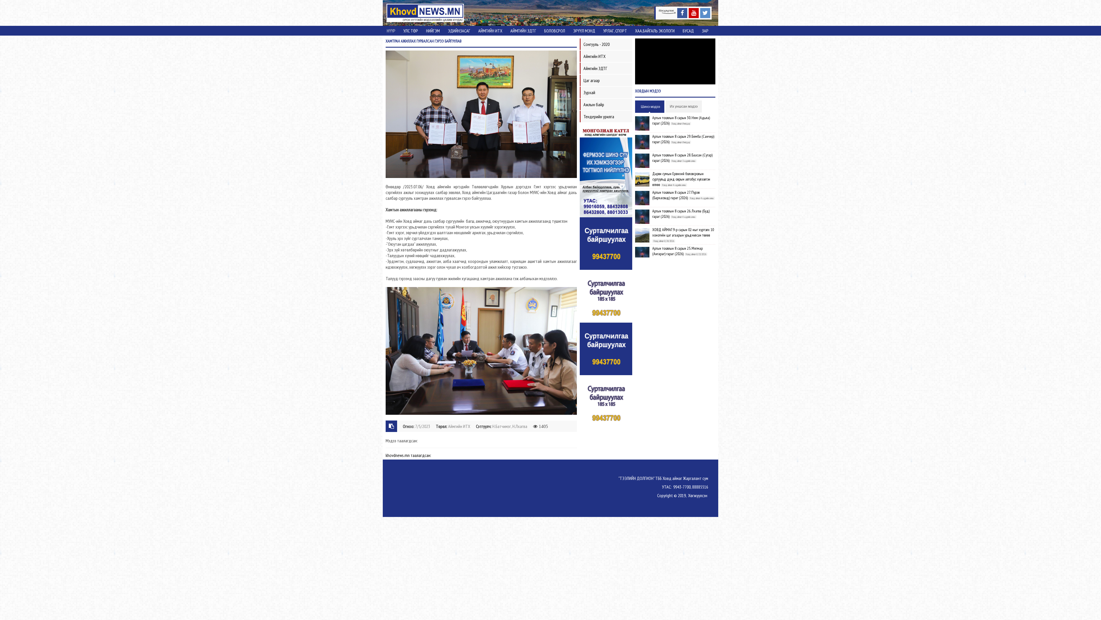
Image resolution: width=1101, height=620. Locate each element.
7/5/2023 (422, 426)
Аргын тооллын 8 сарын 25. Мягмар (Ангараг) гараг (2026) (677, 251)
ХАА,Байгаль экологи (655, 31)
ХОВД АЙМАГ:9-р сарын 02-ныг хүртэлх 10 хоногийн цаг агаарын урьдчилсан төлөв (683, 232)
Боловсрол (554, 31)
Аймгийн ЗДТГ (523, 31)
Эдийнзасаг (459, 31)
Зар (705, 31)
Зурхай (589, 92)
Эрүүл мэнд (584, 31)
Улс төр (410, 31)
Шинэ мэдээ (650, 107)
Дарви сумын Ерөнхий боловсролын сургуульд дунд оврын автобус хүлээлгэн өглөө (681, 179)
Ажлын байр (593, 104)
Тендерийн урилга (598, 116)
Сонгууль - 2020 (596, 44)
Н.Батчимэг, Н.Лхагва (509, 426)
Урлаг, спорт (615, 31)
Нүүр (391, 31)
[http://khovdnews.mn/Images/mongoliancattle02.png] (606, 171)
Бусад (688, 31)
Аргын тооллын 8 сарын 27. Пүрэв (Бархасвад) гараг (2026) (676, 195)
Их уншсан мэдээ (684, 106)
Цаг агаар (591, 80)
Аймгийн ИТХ (490, 31)
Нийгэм (433, 31)
